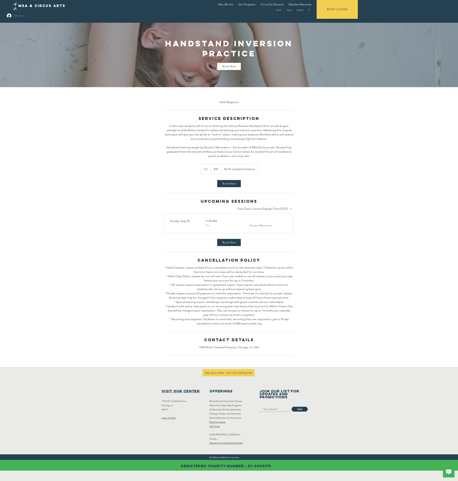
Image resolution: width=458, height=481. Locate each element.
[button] (308, 9)
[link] (229, 66)
